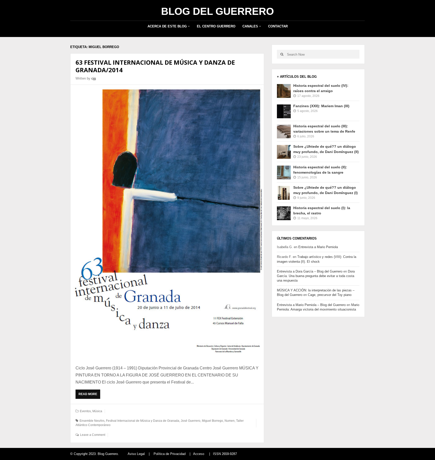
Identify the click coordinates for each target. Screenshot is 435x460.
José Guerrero (190, 421)
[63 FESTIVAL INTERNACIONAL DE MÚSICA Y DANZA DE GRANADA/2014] (167, 222)
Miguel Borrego (212, 421)
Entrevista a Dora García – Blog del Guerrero (309, 271)
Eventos (85, 411)
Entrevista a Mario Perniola (318, 247)
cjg (93, 78)
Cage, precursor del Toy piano (329, 295)
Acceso (198, 454)
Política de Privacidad (170, 454)
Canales (250, 26)
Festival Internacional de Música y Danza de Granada (142, 421)
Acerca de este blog (167, 26)
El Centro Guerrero (216, 26)
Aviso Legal (136, 454)
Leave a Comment (92, 435)
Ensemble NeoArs (92, 421)
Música (97, 411)
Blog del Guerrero (217, 11)
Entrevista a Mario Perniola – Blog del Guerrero (311, 305)
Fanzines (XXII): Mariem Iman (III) (321, 106)
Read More (89, 395)
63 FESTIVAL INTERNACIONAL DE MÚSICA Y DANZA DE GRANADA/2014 (155, 66)
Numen (230, 421)
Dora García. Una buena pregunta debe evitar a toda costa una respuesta (316, 276)
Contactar (278, 26)
